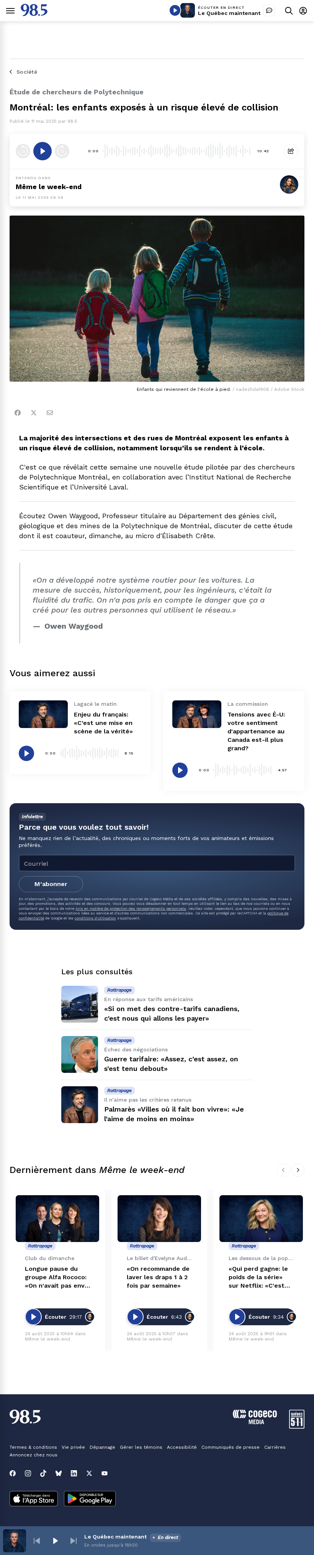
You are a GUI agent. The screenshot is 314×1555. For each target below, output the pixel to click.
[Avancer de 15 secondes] (62, 151)
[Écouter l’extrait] (42, 151)
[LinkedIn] (74, 1473)
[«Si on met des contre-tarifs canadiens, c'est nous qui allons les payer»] (79, 1004)
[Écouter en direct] (175, 10)
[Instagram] (28, 1473)
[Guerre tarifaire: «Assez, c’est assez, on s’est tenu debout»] (79, 1054)
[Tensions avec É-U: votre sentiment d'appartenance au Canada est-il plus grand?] (196, 714)
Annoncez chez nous (33, 1455)
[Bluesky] (59, 1473)
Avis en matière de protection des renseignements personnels (130, 908)
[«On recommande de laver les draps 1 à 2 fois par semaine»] (159, 1218)
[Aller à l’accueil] (34, 14)
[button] (36, 1540)
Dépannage (102, 1447)
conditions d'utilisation (95, 918)
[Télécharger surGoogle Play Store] (90, 1499)
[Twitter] (34, 413)
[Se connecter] (303, 10)
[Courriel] (50, 413)
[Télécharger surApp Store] (34, 1499)
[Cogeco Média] (255, 1422)
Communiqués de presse (230, 1447)
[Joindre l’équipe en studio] (269, 10)
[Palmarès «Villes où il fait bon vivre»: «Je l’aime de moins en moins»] (79, 1104)
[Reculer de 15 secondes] (23, 151)
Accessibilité (182, 1447)
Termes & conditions (33, 1447)
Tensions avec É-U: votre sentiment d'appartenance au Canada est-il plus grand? (256, 731)
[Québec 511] (296, 1426)
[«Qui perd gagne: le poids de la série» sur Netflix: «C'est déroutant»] (261, 1218)
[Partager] (291, 151)
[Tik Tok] (43, 1473)
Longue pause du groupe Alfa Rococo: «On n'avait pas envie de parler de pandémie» (57, 1277)
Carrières (275, 1447)
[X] (89, 1473)
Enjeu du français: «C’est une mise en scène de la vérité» (103, 723)
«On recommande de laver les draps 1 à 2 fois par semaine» (158, 1277)
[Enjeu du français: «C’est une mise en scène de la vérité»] (43, 714)
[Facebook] (18, 413)
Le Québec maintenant (229, 13)
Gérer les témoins (141, 1447)
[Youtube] (104, 1473)
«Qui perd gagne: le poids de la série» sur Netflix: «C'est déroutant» (258, 1277)
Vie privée (73, 1447)
